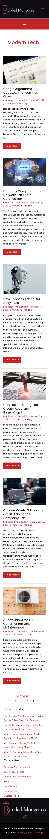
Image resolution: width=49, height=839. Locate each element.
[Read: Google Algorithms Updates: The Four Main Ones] (24, 69)
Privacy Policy (25, 832)
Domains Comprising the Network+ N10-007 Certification (22, 195)
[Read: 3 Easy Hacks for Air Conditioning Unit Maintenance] (24, 600)
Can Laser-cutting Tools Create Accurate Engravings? (21, 408)
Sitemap (38, 832)
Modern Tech (11, 791)
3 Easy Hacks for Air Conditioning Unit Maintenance (18, 624)
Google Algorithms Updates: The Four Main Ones (21, 92)
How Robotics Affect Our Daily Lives (21, 301)
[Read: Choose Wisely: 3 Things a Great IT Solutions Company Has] (24, 491)
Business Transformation (17, 767)
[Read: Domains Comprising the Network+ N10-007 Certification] (24, 171)
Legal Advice (10, 786)
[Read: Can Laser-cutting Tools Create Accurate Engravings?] (24, 385)
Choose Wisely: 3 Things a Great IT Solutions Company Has (23, 514)
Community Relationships (17, 776)
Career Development (14, 772)
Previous (22, 696)
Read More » (12, 146)
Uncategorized (11, 796)
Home (7, 781)
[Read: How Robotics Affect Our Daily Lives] (24, 278)
